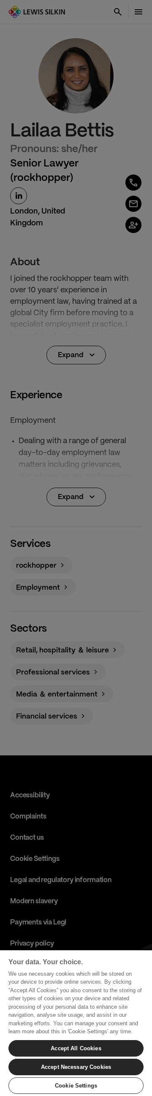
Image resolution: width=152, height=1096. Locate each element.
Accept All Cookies (76, 1048)
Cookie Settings (76, 1085)
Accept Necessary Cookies (76, 1067)
